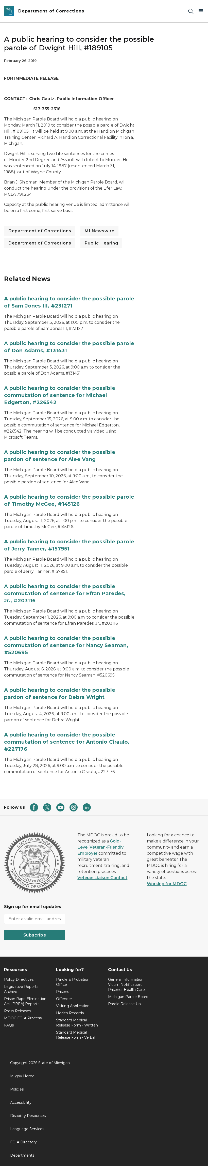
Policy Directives (18, 979)
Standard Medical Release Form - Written (77, 1022)
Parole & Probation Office (73, 982)
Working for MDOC (167, 883)
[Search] (191, 11)
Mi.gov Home (22, 1076)
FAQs (9, 1025)
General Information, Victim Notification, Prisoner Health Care (126, 984)
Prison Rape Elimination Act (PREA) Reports (25, 1001)
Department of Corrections (39, 230)
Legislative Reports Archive (21, 989)
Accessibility (20, 1102)
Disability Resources (28, 1115)
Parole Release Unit (125, 1004)
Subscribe (34, 935)
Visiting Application (73, 1006)
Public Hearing (101, 243)
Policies (17, 1089)
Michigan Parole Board (128, 996)
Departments (22, 1155)
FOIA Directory (23, 1142)
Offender (64, 998)
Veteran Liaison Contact (102, 877)
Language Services (27, 1129)
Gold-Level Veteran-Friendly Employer (100, 847)
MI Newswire (99, 230)
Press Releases (17, 1011)
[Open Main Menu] (201, 11)
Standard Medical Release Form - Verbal (75, 1035)
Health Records (70, 1013)
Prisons (62, 991)
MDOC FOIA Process (23, 1018)
